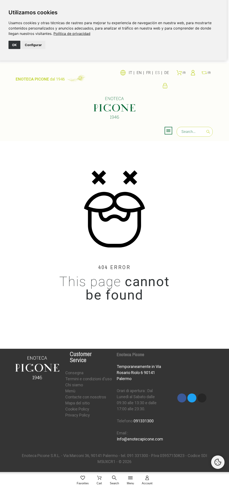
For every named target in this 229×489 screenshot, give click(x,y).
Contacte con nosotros (85, 397)
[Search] (208, 132)
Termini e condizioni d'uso (88, 378)
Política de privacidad (71, 33)
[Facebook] (181, 397)
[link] (71, 33)
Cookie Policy (77, 409)
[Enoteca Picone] (114, 108)
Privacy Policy (77, 415)
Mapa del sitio (77, 403)
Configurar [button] (33, 45)
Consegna (74, 372)
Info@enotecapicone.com (140, 439)
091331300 (144, 421)
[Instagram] (201, 397)
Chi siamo (74, 385)
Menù (70, 391)
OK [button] (14, 45)
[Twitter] (191, 397)
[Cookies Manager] (218, 462)
